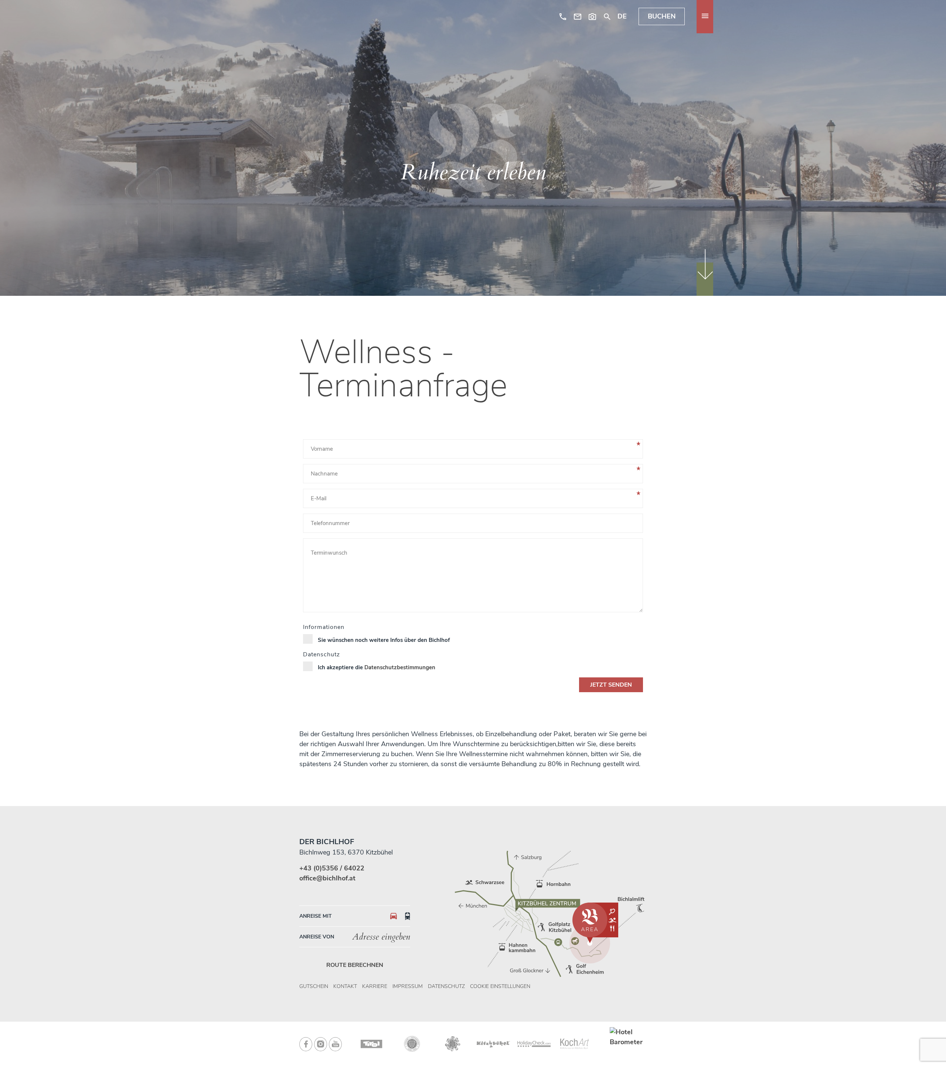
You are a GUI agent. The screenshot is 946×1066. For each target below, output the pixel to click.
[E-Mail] (577, 16)
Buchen (662, 16)
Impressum (407, 986)
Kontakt (345, 986)
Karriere (374, 986)
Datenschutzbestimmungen (399, 667)
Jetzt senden (611, 685)
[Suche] (607, 16)
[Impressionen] (592, 16)
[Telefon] (562, 16)
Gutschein (313, 986)
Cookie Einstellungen (500, 986)
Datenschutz (446, 986)
